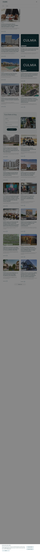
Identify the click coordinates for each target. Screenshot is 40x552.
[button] (13, 550)
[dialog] (20, 548)
